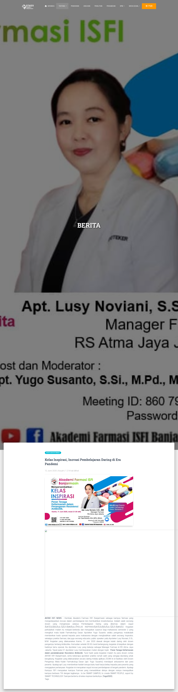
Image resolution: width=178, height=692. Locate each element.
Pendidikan (75, 6)
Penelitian (98, 6)
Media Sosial (134, 6)
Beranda (49, 6)
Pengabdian (111, 6)
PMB (149, 6)
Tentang (62, 6)
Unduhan (86, 6)
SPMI (122, 6)
